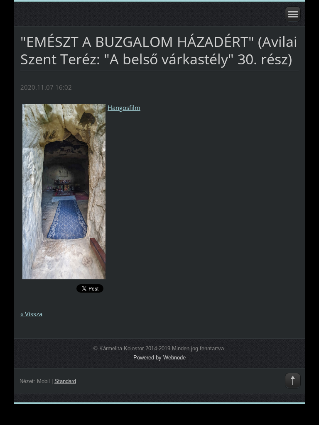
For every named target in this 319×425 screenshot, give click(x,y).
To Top (293, 380)
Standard (65, 381)
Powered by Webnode (159, 357)
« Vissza (31, 314)
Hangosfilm (124, 107)
